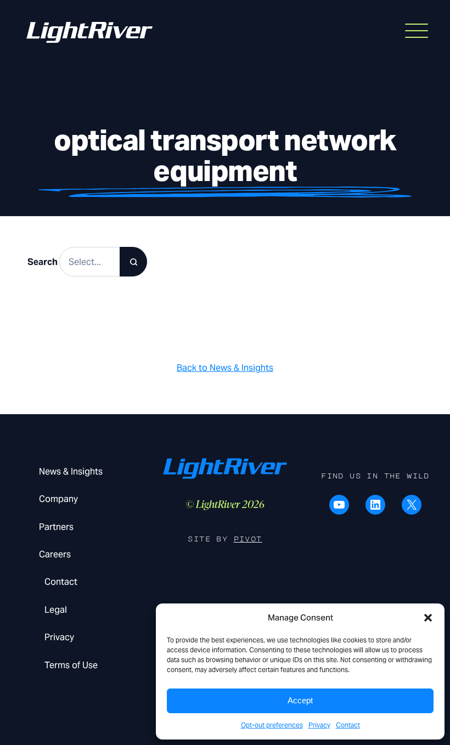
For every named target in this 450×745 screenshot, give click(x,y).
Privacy (319, 725)
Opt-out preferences (272, 725)
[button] (428, 617)
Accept (300, 700)
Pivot (248, 539)
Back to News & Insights (225, 368)
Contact (348, 725)
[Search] (133, 261)
